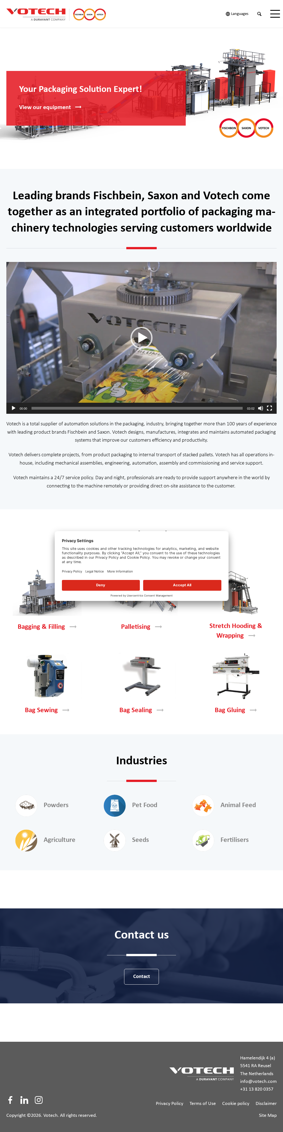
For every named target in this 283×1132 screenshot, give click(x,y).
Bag (41, 710)
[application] (141, 338)
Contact (141, 976)
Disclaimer (266, 1103)
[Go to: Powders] (26, 806)
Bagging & (41, 627)
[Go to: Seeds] (115, 840)
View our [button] (45, 107)
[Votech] (61, 14)
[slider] (137, 408)
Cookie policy (235, 1103)
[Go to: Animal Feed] (203, 806)
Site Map (268, 1115)
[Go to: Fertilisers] (203, 840)
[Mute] (260, 408)
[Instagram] (39, 1100)
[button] (141, 338)
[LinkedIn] (24, 1100)
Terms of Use (203, 1103)
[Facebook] (10, 1100)
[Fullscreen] (269, 408)
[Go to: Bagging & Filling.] (47, 593)
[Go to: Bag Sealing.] (141, 676)
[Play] (13, 408)
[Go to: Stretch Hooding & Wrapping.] (236, 593)
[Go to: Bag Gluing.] (236, 676)
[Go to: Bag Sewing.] (47, 676)
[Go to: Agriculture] (26, 840)
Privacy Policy (169, 1103)
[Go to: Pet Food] (115, 806)
